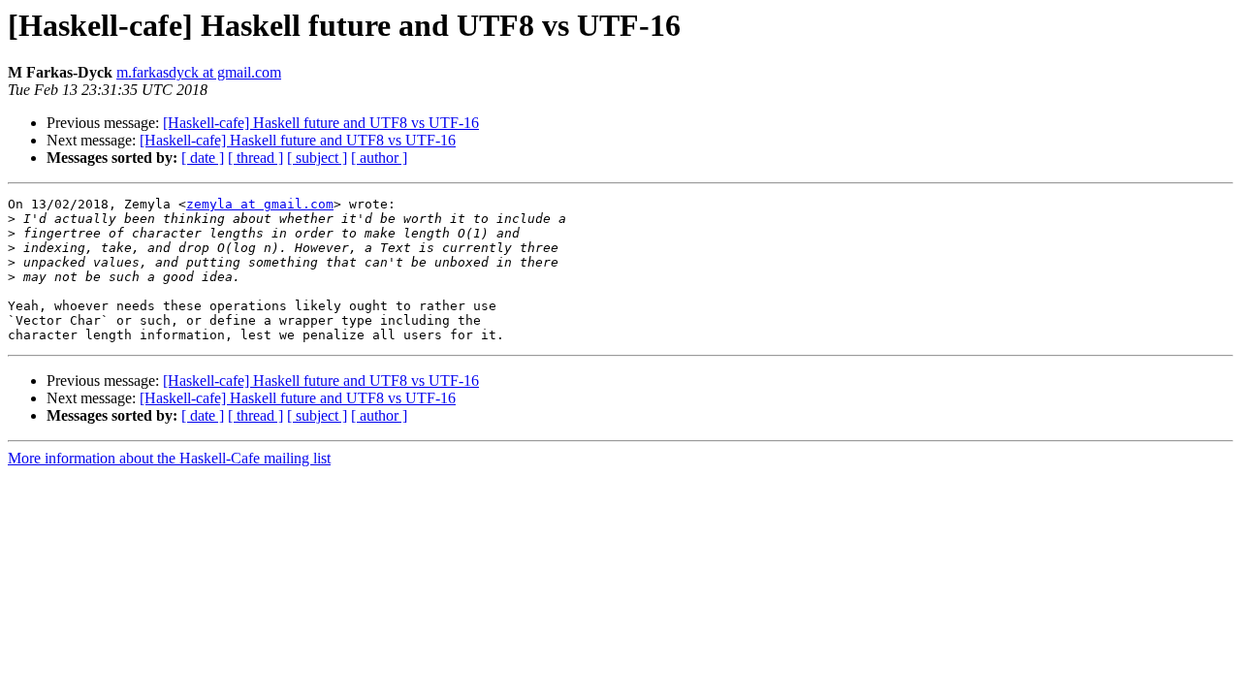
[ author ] (379, 157)
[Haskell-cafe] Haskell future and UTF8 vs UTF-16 (321, 122)
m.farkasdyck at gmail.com (198, 72)
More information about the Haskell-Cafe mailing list (169, 458)
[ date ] (202, 157)
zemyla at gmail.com (260, 204)
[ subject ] (317, 157)
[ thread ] (255, 157)
